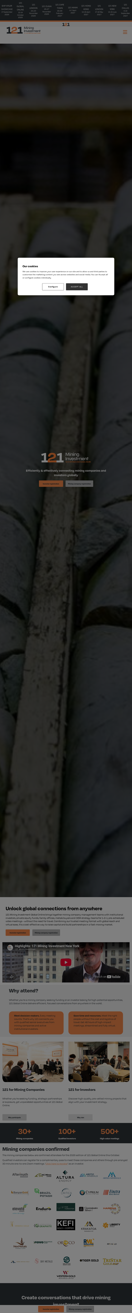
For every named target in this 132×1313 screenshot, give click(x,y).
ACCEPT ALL (77, 287)
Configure (53, 287)
